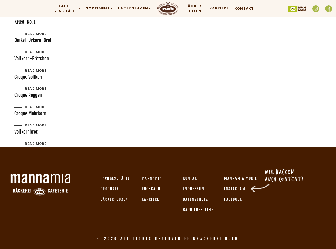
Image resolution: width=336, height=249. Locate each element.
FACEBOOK (233, 199)
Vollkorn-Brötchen (31, 58)
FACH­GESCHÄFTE (65, 8)
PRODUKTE (110, 189)
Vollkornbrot (26, 132)
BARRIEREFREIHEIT (200, 210)
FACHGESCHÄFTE (115, 178)
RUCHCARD (151, 189)
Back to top (326, 235)
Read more (36, 33)
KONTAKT (191, 178)
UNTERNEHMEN (133, 8)
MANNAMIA (152, 178)
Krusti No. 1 (24, 22)
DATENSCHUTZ (195, 199)
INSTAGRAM (234, 189)
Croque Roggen (28, 95)
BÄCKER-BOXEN (194, 8)
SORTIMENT (98, 8)
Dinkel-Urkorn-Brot (32, 40)
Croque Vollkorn (29, 77)
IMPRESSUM (194, 189)
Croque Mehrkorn (30, 113)
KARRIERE (219, 8)
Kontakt (244, 8)
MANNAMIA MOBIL (240, 178)
